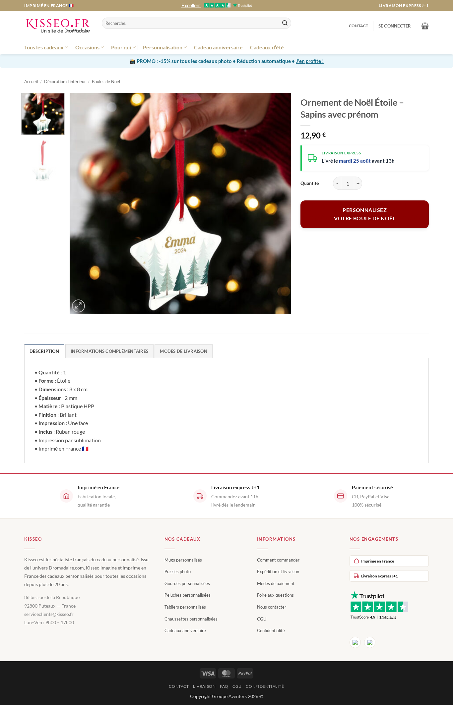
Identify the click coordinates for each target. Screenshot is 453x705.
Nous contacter (271, 607)
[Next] (278, 204)
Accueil (31, 81)
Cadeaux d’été (267, 47)
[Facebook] (355, 642)
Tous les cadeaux (44, 47)
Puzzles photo (177, 571)
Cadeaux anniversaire (185, 630)
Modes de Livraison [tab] (183, 351)
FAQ (224, 686)
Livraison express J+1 (404, 5)
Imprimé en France (377, 561)
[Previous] (83, 204)
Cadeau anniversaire (218, 47)
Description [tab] (44, 351)
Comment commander (278, 560)
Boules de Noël (106, 81)
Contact (358, 25)
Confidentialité (271, 630)
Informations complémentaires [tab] (109, 351)
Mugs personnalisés (183, 560)
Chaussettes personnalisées (191, 619)
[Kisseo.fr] (58, 26)
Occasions (87, 47)
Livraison (204, 686)
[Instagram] (369, 642)
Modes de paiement (275, 583)
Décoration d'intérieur (65, 81)
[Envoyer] (285, 23)
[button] (394, 26)
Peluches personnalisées (187, 595)
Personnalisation (162, 47)
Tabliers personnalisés (185, 607)
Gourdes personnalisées (187, 583)
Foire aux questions (275, 595)
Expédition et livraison (278, 571)
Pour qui (121, 47)
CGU (261, 619)
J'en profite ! (310, 61)
